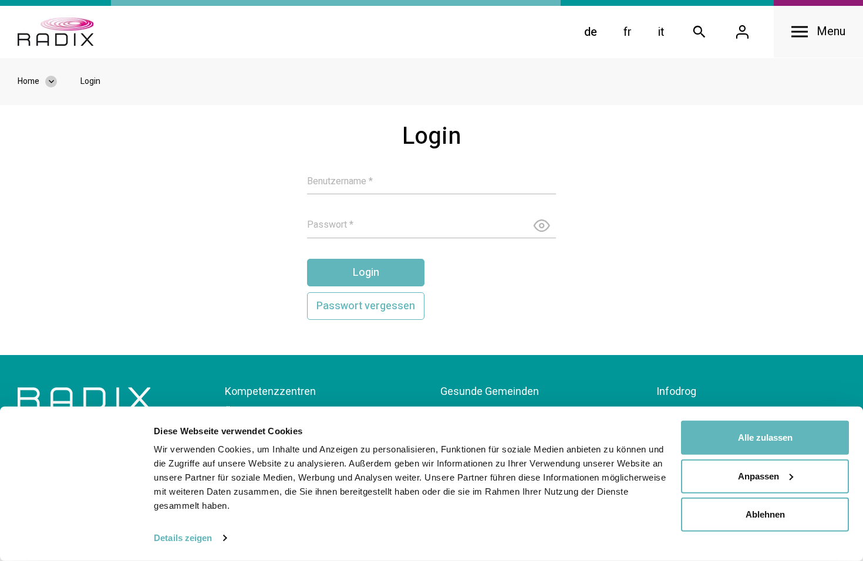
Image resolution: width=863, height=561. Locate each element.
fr (627, 31)
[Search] (699, 32)
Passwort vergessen (365, 306)
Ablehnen (765, 514)
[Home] (55, 32)
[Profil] (742, 32)
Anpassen (758, 476)
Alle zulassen (765, 437)
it (661, 31)
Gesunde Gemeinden (489, 392)
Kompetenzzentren (270, 392)
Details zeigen (183, 538)
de (590, 31)
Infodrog (676, 392)
